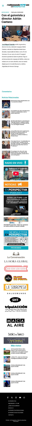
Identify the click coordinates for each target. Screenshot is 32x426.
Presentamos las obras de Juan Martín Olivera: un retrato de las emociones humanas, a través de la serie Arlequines (19, 153)
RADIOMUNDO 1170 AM (13, 403)
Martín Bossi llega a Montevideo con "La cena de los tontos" (20, 101)
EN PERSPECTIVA (12, 401)
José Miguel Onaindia (8, 44)
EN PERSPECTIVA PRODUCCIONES (16, 410)
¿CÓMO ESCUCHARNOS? (13, 405)
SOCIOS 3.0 (10, 408)
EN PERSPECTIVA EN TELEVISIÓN (15, 412)
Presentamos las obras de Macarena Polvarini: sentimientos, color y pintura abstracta (20, 112)
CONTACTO (11, 415)
